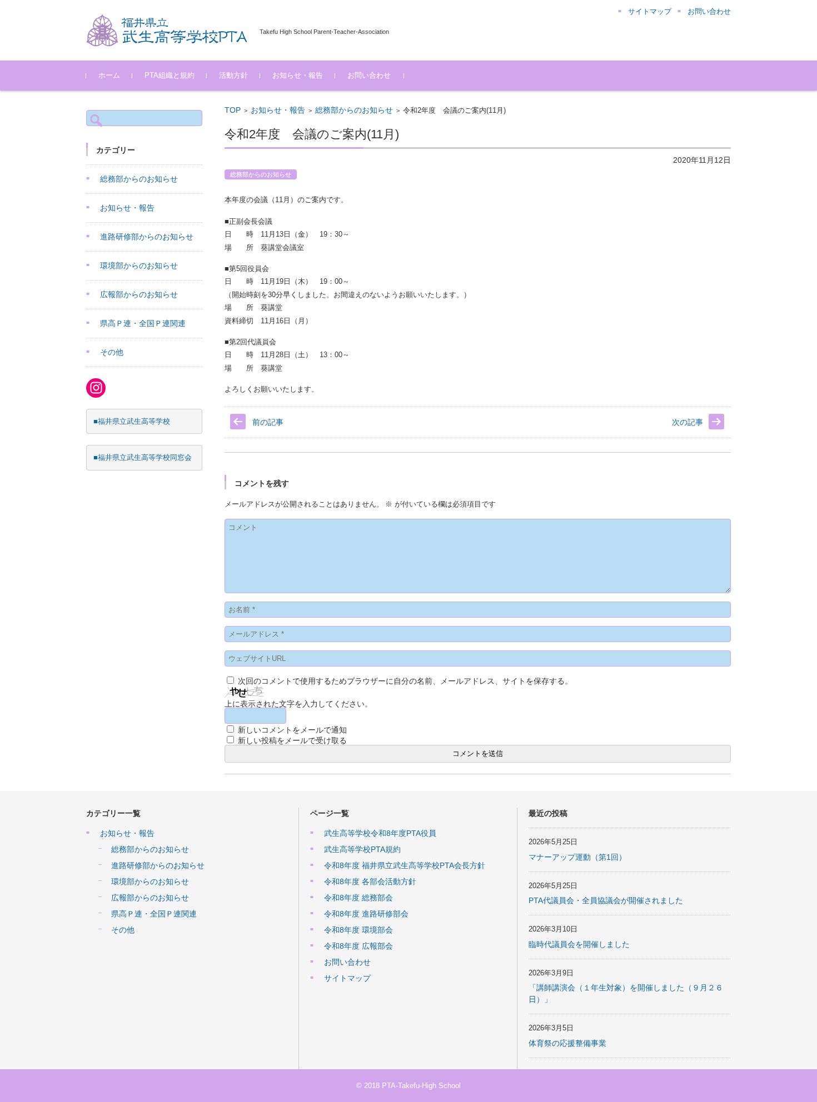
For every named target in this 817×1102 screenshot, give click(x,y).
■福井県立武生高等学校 (131, 421)
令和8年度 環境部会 (358, 929)
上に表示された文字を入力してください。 (298, 703)
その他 (111, 352)
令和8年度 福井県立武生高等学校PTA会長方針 (404, 865)
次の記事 (687, 422)
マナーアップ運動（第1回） (577, 857)
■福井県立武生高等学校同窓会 (142, 457)
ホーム (109, 75)
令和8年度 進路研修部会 (366, 913)
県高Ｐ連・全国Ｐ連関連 (143, 323)
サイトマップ (347, 978)
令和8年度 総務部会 (358, 897)
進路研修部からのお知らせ (146, 236)
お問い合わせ (369, 75)
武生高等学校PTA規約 (362, 849)
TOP (233, 110)
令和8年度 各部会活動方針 (370, 881)
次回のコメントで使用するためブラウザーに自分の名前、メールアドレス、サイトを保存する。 (405, 681)
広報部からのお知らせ (139, 294)
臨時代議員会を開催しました (579, 944)
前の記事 (267, 422)
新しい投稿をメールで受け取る (292, 740)
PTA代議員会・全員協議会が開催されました (606, 900)
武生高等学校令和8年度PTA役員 (380, 833)
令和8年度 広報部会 (358, 945)
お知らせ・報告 (297, 75)
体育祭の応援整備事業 (567, 1043)
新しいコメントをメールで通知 (292, 729)
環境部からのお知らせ (139, 265)
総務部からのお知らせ (354, 110)
